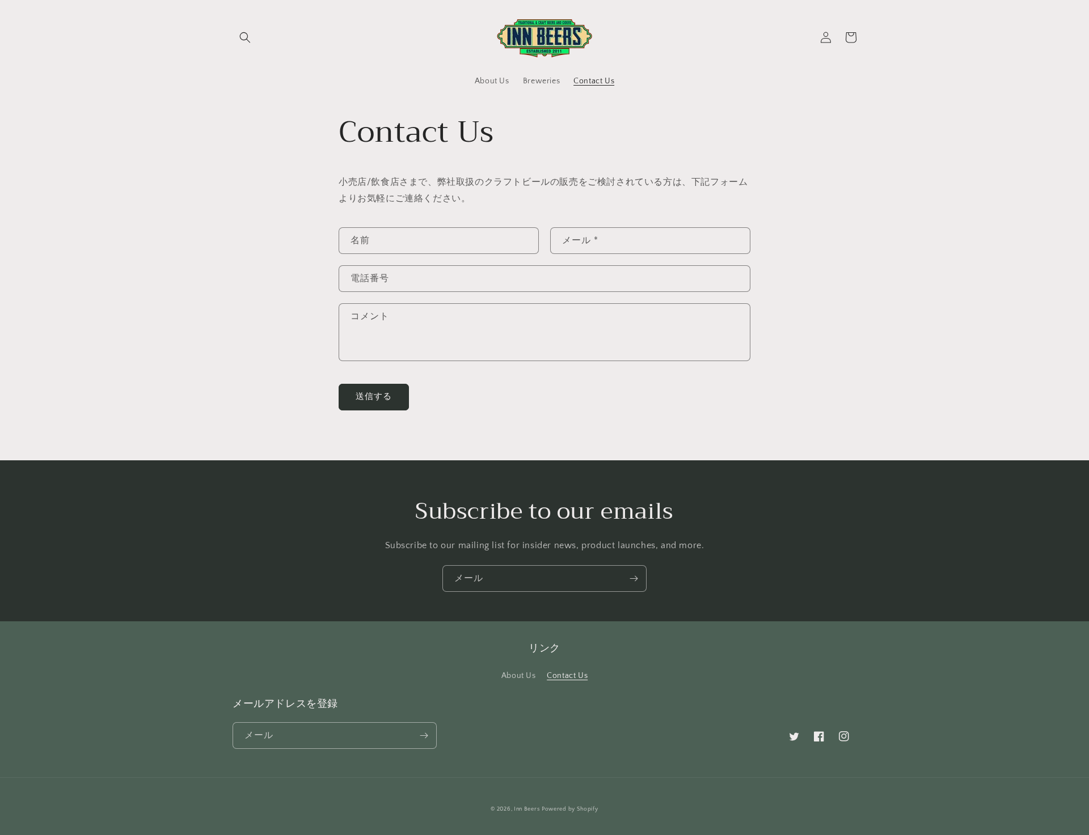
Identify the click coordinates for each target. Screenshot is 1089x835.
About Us (518, 675)
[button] (245, 37)
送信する (374, 396)
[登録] (633, 578)
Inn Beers (526, 809)
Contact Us (567, 675)
